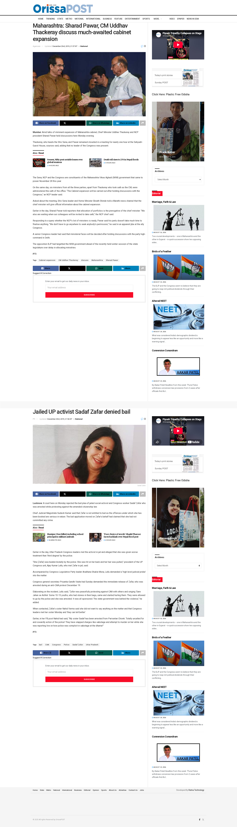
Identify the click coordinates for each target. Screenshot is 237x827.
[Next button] (202, 131)
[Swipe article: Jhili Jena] (178, 131)
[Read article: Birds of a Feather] (178, 267)
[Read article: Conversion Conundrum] (178, 366)
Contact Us (133, 790)
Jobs (142, 790)
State (60, 19)
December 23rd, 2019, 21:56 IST (59, 419)
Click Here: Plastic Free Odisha (170, 94)
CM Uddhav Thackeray (68, 260)
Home (40, 19)
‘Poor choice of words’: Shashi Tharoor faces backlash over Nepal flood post (122, 535)
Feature (118, 19)
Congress (56, 645)
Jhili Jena (165, 152)
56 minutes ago (54, 540)
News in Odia (193, 19)
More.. (157, 19)
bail (40, 645)
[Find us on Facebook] (199, 819)
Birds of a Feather (161, 251)
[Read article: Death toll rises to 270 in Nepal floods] (95, 162)
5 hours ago (110, 163)
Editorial (87, 790)
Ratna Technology (196, 790)
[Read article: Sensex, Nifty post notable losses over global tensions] (39, 162)
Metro (69, 19)
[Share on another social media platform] (143, 123)
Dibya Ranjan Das (170, 538)
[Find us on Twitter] (203, 819)
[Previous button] (154, 131)
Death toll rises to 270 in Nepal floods (121, 159)
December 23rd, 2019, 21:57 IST (65, 46)
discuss (84, 260)
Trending (50, 19)
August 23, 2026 (159, 381)
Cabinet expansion (47, 260)
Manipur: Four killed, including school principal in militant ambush (65, 535)
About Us (112, 790)
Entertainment (132, 19)
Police (66, 645)
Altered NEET (159, 300)
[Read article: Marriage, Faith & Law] (178, 217)
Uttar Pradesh (92, 645)
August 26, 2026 (159, 232)
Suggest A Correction (42, 273)
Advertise (122, 790)
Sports (146, 19)
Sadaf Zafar (78, 645)
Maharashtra (97, 260)
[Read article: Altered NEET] (178, 317)
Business (107, 19)
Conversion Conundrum (165, 350)
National (79, 19)
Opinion (96, 790)
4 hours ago (53, 165)
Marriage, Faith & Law (164, 201)
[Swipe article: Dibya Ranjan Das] (178, 517)
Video (172, 19)
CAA (47, 645)
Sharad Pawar (112, 260)
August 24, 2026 (159, 332)
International (93, 19)
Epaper (180, 19)
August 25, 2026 (159, 282)
